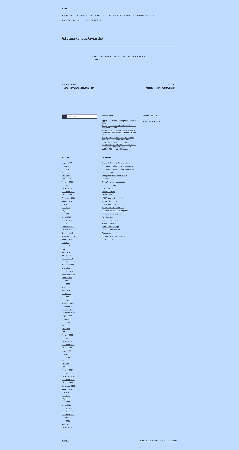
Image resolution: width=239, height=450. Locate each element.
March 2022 (66, 332)
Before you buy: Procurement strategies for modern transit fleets (119, 127)
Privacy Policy (145, 440)
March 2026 (66, 179)
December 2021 (68, 341)
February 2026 (67, 182)
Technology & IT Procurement (113, 236)
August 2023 (67, 278)
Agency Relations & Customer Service (117, 163)
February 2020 (67, 408)
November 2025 (68, 192)
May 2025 (66, 211)
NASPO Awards (144, 15)
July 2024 (65, 243)
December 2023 (68, 265)
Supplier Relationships (110, 227)
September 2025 (68, 198)
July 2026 (65, 166)
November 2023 (68, 268)
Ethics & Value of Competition (113, 182)
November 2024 (68, 230)
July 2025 (65, 204)
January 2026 (67, 185)
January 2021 (67, 373)
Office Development (110, 204)
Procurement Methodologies (113, 208)
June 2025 (66, 208)
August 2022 (67, 316)
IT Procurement (108, 188)
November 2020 (68, 380)
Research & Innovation (91, 15)
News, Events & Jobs (71, 20)
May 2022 (66, 325)
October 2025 (67, 195)
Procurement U (68, 15)
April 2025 (66, 214)
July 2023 (65, 281)
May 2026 (66, 172)
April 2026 (66, 176)
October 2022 (67, 309)
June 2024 (66, 246)
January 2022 (67, 338)
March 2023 (66, 294)
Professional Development (112, 214)
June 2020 (66, 395)
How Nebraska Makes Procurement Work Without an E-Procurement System (118, 139)
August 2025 (67, 201)
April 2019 (65, 424)
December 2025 (68, 188)
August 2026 (67, 163)
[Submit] (64, 117)
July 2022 (65, 319)
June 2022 (66, 322)
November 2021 (68, 345)
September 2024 (68, 236)
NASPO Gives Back (109, 201)
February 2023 (67, 297)
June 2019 (66, 421)
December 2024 (68, 227)
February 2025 (67, 220)
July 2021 (65, 354)
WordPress (172, 440)
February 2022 (67, 335)
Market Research (108, 192)
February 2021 (67, 370)
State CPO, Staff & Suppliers (118, 15)
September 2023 (68, 274)
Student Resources (109, 223)
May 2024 (66, 249)
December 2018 (68, 427)
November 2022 (68, 306)
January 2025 (67, 223)
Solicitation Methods (110, 220)
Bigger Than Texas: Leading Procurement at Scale (119, 122)
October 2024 (67, 233)
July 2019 (65, 418)
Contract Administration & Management (117, 166)
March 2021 (66, 367)
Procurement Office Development (115, 211)
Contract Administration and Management (118, 169)
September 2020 (68, 386)
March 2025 (66, 217)
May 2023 (66, 287)
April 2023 (66, 290)
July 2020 (65, 392)
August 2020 (67, 389)
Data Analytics (107, 172)
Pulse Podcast (107, 217)
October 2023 (67, 271)
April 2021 (65, 364)
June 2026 (66, 169)
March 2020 (66, 405)
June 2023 (66, 284)
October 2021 (67, 348)
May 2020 (66, 399)
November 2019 (68, 415)
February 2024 (67, 258)
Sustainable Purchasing (111, 230)
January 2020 (67, 411)
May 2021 (65, 360)
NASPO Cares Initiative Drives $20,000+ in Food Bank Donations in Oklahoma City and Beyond (119, 132)
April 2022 (66, 329)
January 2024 (67, 262)
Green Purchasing (109, 185)
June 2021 (66, 357)
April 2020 (66, 402)
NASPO (65, 8)
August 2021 (66, 351)
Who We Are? (92, 20)
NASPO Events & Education (112, 198)
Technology (106, 233)
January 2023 (67, 300)
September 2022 (68, 313)
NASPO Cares (107, 195)
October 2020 (67, 383)
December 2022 (68, 303)
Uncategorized (107, 239)
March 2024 (66, 255)
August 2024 (67, 239)
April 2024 (66, 252)
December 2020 (68, 376)
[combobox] (79, 116)
